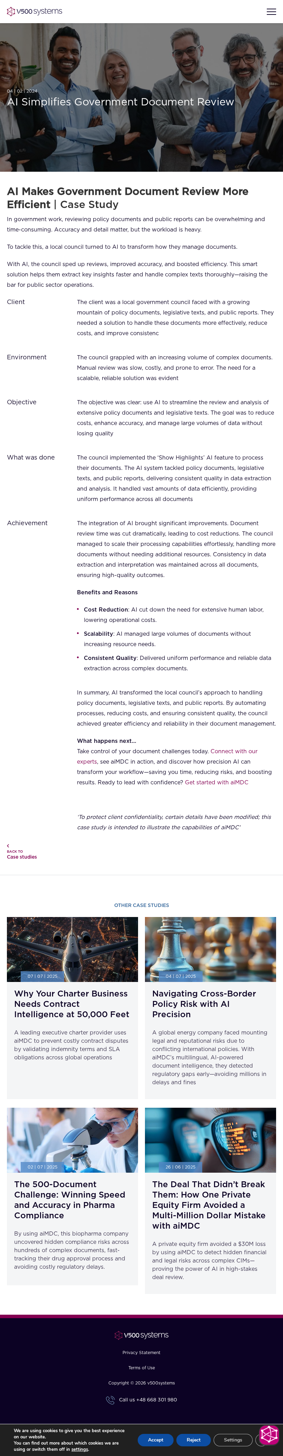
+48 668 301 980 (156, 1400)
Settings (233, 1440)
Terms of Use (141, 1368)
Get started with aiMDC (216, 782)
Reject (194, 1440)
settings (79, 1449)
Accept (155, 1440)
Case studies (22, 855)
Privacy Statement (141, 1353)
